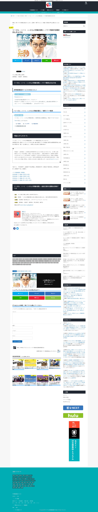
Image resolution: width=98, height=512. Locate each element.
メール (14, 330)
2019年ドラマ (67, 136)
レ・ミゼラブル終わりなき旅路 (75, 380)
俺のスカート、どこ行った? (73, 307)
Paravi (16, 97)
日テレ (37, 262)
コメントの (66, 399)
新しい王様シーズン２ (68, 324)
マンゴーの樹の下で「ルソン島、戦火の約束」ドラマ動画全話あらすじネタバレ (74, 233)
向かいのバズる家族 (78, 302)
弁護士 (25, 262)
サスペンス (40, 259)
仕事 (50, 260)
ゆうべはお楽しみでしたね (69, 334)
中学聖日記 (81, 336)
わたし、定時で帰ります (72, 295)
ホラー (36, 260)
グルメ (31, 259)
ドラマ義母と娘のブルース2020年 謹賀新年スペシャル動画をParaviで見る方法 (77, 207)
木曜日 (66, 161)
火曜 (21, 264)
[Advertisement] (36, 66)
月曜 (49, 262)
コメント (14, 311)
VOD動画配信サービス (16, 493)
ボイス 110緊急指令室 (76, 94)
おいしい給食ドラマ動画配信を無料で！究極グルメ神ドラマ (77, 212)
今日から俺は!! (72, 385)
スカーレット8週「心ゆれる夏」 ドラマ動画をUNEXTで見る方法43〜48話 (77, 200)
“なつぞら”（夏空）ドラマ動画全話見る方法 (73, 227)
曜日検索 (66, 165)
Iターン (75, 91)
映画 (43, 262)
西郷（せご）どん (80, 383)
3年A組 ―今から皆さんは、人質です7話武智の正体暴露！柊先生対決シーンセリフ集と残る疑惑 (74, 260)
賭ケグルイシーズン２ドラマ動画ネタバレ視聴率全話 (74, 248)
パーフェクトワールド (72, 294)
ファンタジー (28, 260)
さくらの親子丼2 (72, 377)
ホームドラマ (41, 260)
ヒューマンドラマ (22, 260)
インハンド (79, 304)
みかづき (70, 370)
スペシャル (50, 259)
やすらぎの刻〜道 (76, 288)
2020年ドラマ (67, 108)
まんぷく (69, 323)
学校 (19, 262)
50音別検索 (66, 158)
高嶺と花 (73, 292)
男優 (13, 507)
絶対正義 (71, 373)
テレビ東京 (55, 259)
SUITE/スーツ (74, 328)
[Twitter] (17, 228)
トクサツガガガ (73, 361)
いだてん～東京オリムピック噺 (74, 98)
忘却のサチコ (75, 366)
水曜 (13, 264)
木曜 (52, 262)
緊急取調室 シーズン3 (69, 302)
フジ (33, 260)
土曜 (59, 260)
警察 (27, 264)
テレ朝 (59, 259)
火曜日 (65, 143)
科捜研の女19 (70, 80)
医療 (53, 260)
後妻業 (76, 334)
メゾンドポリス (66, 361)
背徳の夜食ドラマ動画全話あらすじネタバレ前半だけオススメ (74, 254)
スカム (67, 74)
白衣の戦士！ (77, 298)
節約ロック (68, 328)
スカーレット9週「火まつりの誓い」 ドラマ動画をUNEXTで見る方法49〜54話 (77, 194)
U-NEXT (26, 259)
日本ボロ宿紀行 (79, 363)
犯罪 (24, 264)
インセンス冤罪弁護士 (73, 372)
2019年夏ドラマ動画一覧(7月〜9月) (21, 174)
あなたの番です (72, 100)
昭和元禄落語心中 (69, 364)
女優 (65, 126)
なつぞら (69, 288)
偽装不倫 (78, 76)
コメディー (35, 259)
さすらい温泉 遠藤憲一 (77, 340)
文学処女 (65, 337)
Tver (16, 120)
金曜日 (66, 168)
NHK (14, 259)
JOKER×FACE (71, 325)
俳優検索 (25, 505)
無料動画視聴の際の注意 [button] (21, 126)
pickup (20, 259)
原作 (56, 260)
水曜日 (65, 154)
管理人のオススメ (68, 150)
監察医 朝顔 (70, 67)
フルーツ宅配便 (72, 363)
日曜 (40, 262)
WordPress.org (66, 401)
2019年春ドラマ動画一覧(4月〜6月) (21, 176)
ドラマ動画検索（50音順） (18, 172)
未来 (54, 262)
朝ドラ (66, 115)
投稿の (65, 397)
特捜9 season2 (70, 298)
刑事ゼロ (71, 351)
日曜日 (66, 133)
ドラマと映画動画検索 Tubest (51, 509)
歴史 (57, 262)
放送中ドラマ (67, 122)
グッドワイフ (78, 382)
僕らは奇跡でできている (73, 336)
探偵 (31, 262)
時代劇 (46, 262)
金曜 (30, 264)
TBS (23, 259)
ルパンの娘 (72, 82)
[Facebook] (14, 228)
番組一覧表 (66, 147)
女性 (16, 262)
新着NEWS (66, 172)
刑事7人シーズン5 (71, 76)
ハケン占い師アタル (78, 351)
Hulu (65, 112)
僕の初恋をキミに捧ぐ (78, 373)
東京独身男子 (70, 310)
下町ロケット (66, 385)
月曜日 (15, 271)
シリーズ (45, 259)
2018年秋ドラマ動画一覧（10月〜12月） (22, 180)
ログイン (65, 395)
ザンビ (69, 340)
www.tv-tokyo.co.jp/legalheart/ (26, 205)
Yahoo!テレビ (53, 159)
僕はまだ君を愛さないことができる (72, 70)
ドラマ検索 (66, 119)
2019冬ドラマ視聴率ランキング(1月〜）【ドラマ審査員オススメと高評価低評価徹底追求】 (74, 277)
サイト (13, 335)
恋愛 (28, 262)
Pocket (23, 71)
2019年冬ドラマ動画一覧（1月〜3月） (21, 178)
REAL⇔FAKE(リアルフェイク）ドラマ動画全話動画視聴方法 (74, 265)
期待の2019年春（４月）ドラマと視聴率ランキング (74, 271)
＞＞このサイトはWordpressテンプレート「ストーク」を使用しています (49, 12)
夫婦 (13, 262)
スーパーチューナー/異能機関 (76, 342)
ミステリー (47, 260)
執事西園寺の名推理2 (72, 304)
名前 (13, 325)
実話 (22, 262)
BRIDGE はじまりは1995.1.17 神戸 (76, 333)
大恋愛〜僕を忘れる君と (79, 364)
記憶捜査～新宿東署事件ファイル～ (76, 360)
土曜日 (66, 175)
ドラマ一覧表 (15, 260)
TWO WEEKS (70, 73)
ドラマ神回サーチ (18, 509)
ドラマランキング (66, 37)
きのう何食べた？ (77, 305)
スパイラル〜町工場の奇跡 (74, 291)
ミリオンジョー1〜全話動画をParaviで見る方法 (77, 217)
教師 (33, 262)
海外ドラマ (18, 264)
